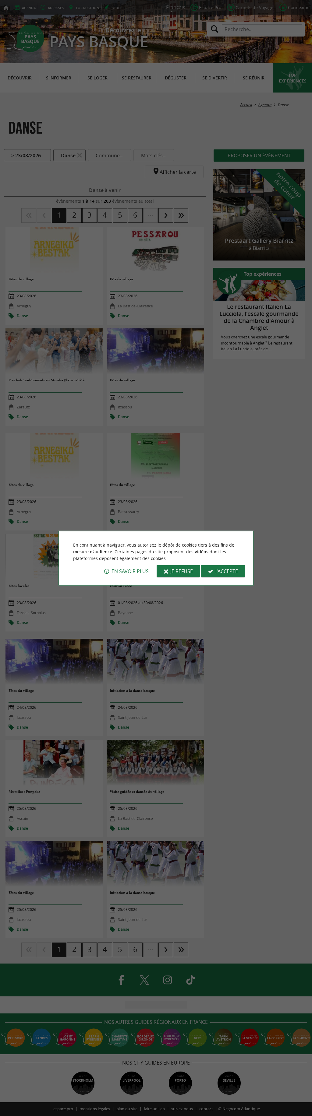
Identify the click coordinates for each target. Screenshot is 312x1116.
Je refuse (181, 571)
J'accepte (226, 571)
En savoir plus (130, 571)
